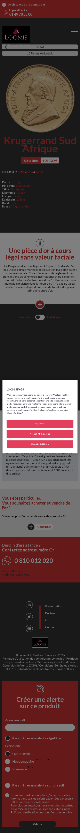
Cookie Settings (40, 444)
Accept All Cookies (40, 434)
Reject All (40, 423)
